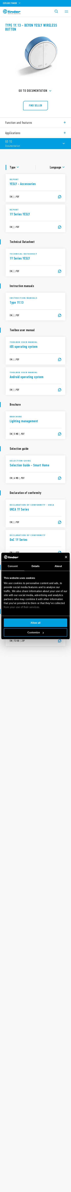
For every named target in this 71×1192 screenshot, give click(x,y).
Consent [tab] (13, 566)
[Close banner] (66, 557)
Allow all (35, 622)
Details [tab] (36, 566)
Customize (33, 632)
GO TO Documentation (33, 91)
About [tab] (58, 566)
